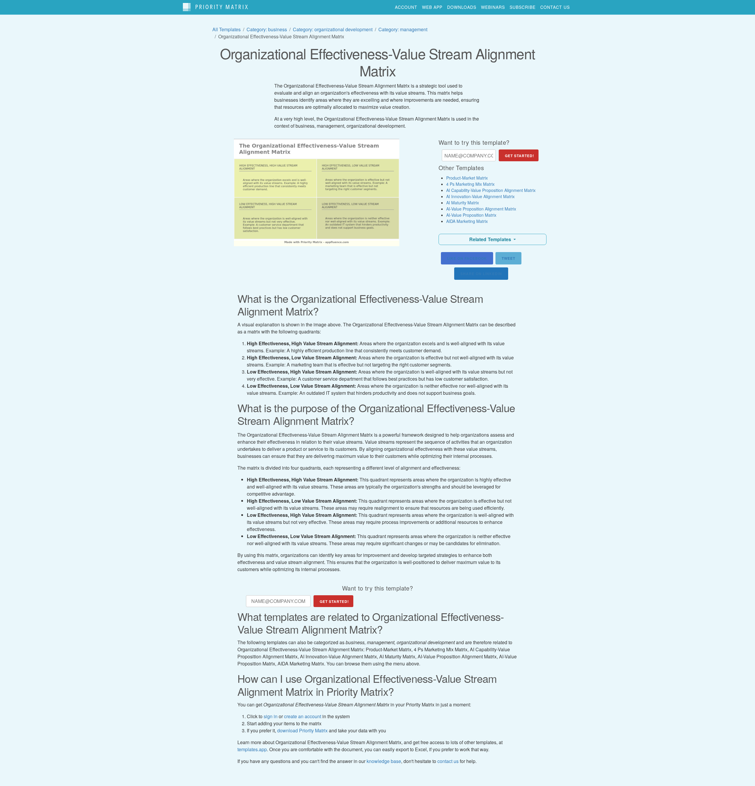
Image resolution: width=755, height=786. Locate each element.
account (406, 7)
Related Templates (491, 239)
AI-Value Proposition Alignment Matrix (481, 209)
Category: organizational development (332, 29)
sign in (271, 716)
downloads (461, 7)
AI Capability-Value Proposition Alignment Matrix (491, 190)
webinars (493, 7)
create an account (302, 716)
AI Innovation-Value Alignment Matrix (480, 196)
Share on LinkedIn (481, 273)
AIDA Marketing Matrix (467, 221)
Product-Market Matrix (467, 178)
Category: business (267, 29)
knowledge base (384, 761)
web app (432, 7)
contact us (555, 7)
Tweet (508, 258)
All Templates (226, 29)
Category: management (402, 29)
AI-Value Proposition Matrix (471, 215)
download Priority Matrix (302, 730)
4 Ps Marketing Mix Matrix (470, 184)
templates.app (252, 749)
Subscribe (523, 7)
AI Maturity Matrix (462, 202)
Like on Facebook (467, 258)
